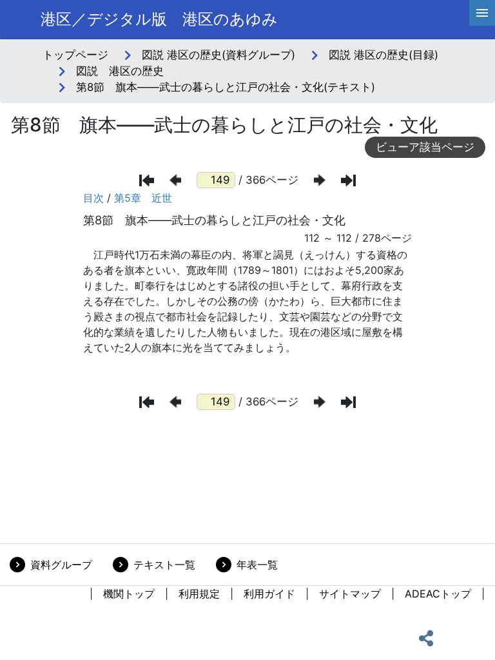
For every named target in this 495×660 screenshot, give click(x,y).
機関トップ (129, 593)
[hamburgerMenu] (482, 13)
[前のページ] (175, 180)
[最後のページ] (348, 180)
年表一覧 (257, 564)
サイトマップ (350, 593)
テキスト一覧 (164, 564)
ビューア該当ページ (425, 147)
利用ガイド (269, 593)
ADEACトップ (438, 593)
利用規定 (199, 593)
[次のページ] (319, 180)
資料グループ (61, 564)
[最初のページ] (146, 180)
